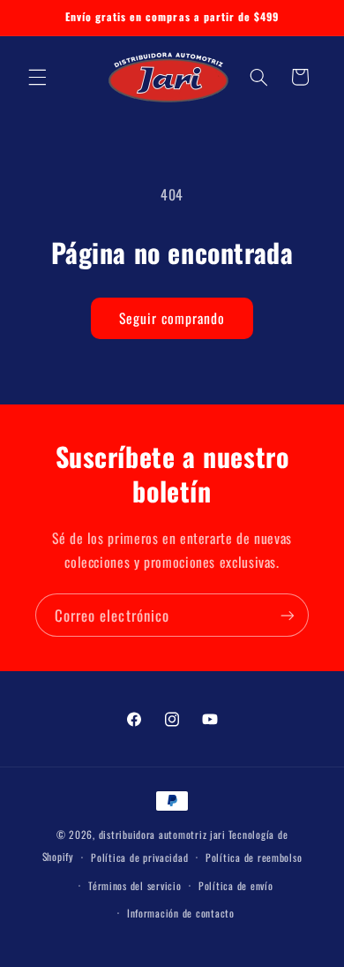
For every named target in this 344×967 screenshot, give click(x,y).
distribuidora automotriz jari (162, 834)
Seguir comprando (172, 318)
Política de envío (235, 885)
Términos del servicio (134, 885)
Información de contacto (181, 912)
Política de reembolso (254, 857)
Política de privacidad (139, 857)
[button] (37, 77)
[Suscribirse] (287, 615)
